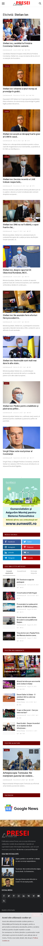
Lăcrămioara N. (7, 50)
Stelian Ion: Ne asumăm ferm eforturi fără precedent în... (20, 316)
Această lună (21, 571)
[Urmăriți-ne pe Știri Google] (21, 808)
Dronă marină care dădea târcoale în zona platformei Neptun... (27, 619)
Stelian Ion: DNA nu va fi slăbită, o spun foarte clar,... (21, 226)
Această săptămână (9, 572)
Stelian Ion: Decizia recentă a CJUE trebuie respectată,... (19, 180)
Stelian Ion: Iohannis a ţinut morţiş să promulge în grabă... (20, 90)
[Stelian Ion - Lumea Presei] (21, 3)
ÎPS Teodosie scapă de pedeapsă (25, 581)
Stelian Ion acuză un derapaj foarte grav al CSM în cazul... (21, 135)
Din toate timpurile (34, 572)
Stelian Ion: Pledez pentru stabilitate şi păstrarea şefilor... (20, 407)
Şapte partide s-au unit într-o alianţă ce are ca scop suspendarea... (28, 860)
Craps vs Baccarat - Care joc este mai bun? (27, 711)
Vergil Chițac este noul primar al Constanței (17, 452)
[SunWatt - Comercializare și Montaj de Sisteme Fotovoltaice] (21, 502)
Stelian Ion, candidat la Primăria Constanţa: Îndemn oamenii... (17, 44)
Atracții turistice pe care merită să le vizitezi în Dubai (28, 682)
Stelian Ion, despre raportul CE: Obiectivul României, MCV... (17, 271)
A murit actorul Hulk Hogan (27, 593)
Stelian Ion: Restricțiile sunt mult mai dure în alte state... (19, 361)
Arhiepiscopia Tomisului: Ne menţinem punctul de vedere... (18, 774)
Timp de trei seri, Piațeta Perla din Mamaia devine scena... (28, 634)
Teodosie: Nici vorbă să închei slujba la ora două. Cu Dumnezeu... (28, 870)
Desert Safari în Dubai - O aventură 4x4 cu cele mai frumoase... (26, 697)
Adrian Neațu (8, 675)
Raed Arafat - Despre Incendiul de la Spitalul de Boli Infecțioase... (28, 725)
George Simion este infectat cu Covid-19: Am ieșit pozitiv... (26, 880)
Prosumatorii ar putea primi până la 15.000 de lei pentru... (28, 605)
